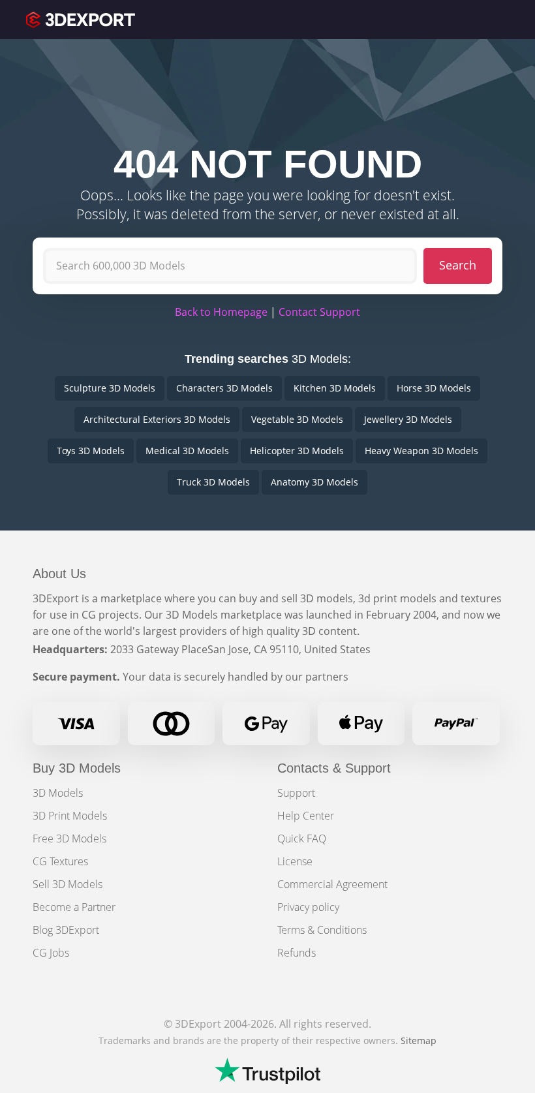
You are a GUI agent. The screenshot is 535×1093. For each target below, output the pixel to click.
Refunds (296, 953)
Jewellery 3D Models (408, 419)
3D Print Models (70, 815)
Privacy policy (308, 907)
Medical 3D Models (187, 450)
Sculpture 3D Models (109, 388)
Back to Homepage (221, 312)
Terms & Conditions (322, 930)
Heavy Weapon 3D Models (421, 450)
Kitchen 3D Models (335, 388)
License (295, 861)
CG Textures (60, 861)
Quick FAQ (301, 838)
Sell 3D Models (67, 884)
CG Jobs (51, 953)
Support (296, 793)
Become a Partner (74, 907)
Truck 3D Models (213, 482)
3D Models (58, 793)
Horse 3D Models (434, 388)
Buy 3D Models (77, 768)
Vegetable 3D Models (297, 419)
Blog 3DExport (66, 930)
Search (457, 265)
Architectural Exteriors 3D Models (157, 419)
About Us (59, 573)
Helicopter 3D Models (297, 450)
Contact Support (319, 312)
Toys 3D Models (91, 450)
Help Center (305, 815)
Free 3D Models (69, 838)
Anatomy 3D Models (314, 482)
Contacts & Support (334, 768)
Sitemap (418, 1040)
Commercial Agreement (332, 884)
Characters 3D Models (224, 388)
